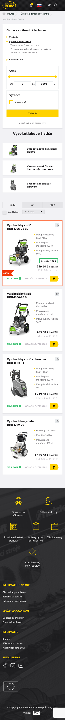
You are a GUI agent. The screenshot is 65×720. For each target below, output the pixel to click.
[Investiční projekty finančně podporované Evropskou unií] (10, 686)
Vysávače (13, 37)
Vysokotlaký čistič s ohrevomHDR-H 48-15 (26, 360)
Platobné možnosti (12, 622)
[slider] (9, 76)
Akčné (52, 205)
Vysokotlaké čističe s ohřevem (23, 52)
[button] (41, 5)
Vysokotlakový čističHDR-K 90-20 (20, 422)
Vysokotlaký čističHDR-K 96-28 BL (19, 226)
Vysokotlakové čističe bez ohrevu (25, 45)
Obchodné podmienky (14, 592)
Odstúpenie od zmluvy (14, 600)
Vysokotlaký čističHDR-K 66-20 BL (19, 295)
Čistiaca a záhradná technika (35, 13)
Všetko (12, 205)
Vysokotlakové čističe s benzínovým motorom (31, 48)
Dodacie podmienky (13, 617)
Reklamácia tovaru (12, 596)
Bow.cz (10, 13)
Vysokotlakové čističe (20, 41)
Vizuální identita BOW (13, 647)
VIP (32, 205)
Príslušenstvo (16, 59)
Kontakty (7, 639)
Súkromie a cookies (12, 643)
